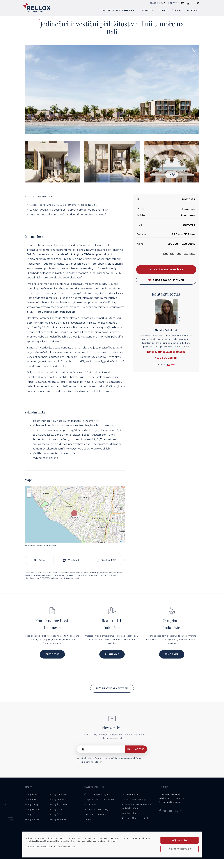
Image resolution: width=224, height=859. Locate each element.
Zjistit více (52, 654)
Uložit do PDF (108, 560)
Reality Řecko (56, 814)
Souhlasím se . (111, 760)
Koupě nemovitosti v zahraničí (99, 799)
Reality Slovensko (33, 809)
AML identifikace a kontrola (135, 818)
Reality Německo (58, 819)
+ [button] (29, 490)
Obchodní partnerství (95, 814)
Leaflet (121, 541)
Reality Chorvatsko (59, 799)
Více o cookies (46, 846)
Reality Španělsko (33, 794)
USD (186, 253)
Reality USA (30, 814)
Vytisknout (73, 560)
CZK (165, 253)
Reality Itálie (31, 799)
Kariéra (87, 819)
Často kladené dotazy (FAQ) (98, 794)
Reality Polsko (56, 809)
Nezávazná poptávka (168, 269)
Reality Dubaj (31, 804)
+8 (170, 174)
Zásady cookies (129, 813)
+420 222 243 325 (175, 798)
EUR (172, 253)
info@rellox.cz (173, 802)
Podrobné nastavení (179, 848)
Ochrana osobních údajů (65, 846)
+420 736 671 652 (173, 794)
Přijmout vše (179, 840)
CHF (179, 253)
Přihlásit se (136, 749)
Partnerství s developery (96, 809)
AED (192, 253)
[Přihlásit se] (188, 3)
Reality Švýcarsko (58, 804)
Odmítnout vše (32, 846)
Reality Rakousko (58, 794)
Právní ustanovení (130, 794)
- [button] (29, 495)
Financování (90, 804)
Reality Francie (32, 819)
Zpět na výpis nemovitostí (112, 688)
